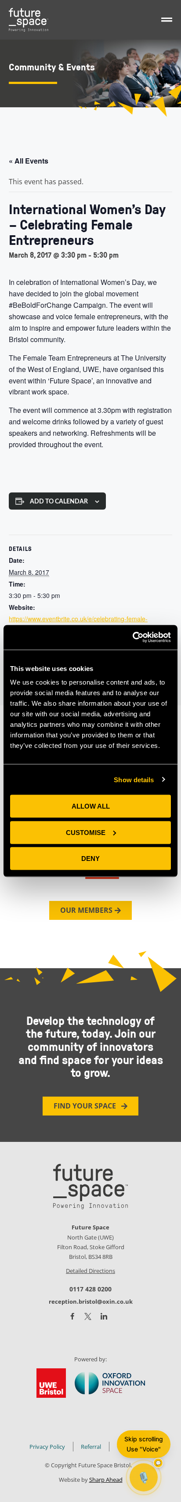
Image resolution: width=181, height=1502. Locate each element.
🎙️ (143, 1477)
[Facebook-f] (72, 1316)
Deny (90, 858)
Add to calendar (59, 502)
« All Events (28, 161)
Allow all (91, 806)
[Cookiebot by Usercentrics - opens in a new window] (132, 637)
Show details (134, 779)
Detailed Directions (90, 1271)
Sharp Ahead (106, 1480)
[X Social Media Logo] (87, 1316)
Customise (85, 832)
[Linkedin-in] (104, 1316)
